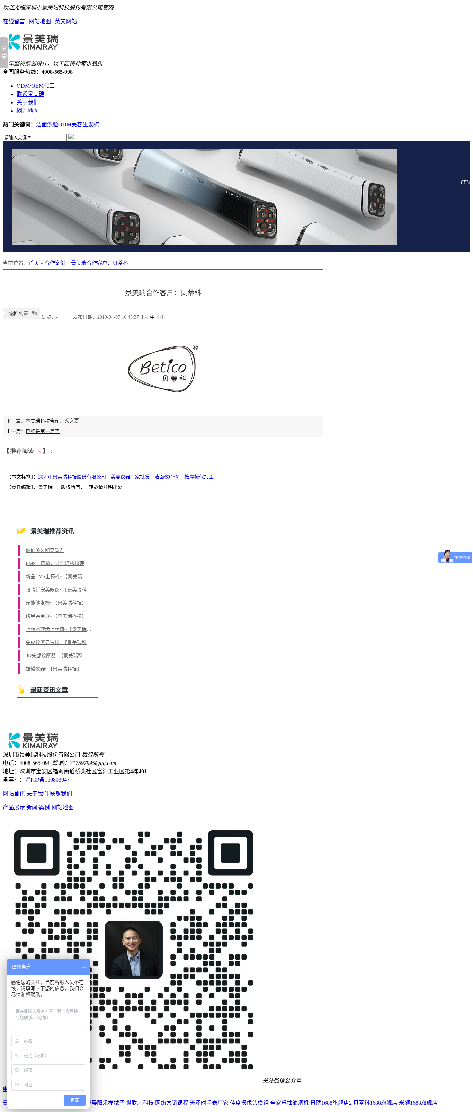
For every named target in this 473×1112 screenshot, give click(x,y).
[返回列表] (21, 317)
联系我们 (61, 793)
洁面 (41, 124)
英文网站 (66, 21)
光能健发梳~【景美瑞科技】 (56, 603)
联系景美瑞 (30, 94)
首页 (34, 263)
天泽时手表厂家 (209, 1103)
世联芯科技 (140, 1103)
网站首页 (14, 793)
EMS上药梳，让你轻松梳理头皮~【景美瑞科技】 (58, 563)
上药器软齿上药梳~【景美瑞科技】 (58, 629)
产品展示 (14, 807)
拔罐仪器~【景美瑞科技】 (54, 668)
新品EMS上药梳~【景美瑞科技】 (58, 576)
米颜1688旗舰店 (418, 1103)
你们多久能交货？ (45, 550)
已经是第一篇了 (43, 431)
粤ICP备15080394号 (48, 780)
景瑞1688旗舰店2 (331, 1103)
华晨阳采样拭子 (105, 1103)
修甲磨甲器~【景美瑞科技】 (56, 616)
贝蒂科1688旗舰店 (375, 1103)
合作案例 (55, 263)
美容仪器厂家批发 (130, 476)
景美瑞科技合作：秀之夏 (52, 421)
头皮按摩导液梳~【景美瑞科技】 (58, 642)
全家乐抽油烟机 (289, 1103)
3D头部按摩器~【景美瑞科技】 (58, 655)
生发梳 (90, 124)
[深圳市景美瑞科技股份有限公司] (33, 47)
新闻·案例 (38, 807)
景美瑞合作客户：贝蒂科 (99, 263)
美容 (76, 124)
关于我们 (28, 102)
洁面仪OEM (167, 476)
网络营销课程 (171, 1103)
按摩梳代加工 (199, 476)
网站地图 (40, 21)
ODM (64, 124)
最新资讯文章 (49, 690)
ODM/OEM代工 (36, 86)
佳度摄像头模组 (249, 1103)
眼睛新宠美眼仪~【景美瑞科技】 (58, 589)
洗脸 (52, 124)
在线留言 (14, 21)
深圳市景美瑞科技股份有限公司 (72, 476)
